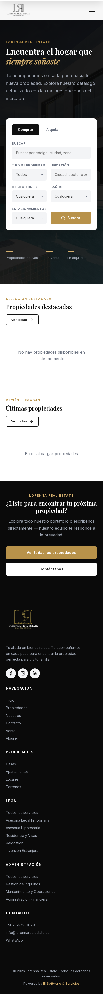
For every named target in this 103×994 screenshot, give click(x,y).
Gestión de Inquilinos (23, 884)
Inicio (10, 700)
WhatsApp (14, 940)
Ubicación (60, 165)
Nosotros (13, 715)
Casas (11, 764)
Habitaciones (24, 187)
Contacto (13, 723)
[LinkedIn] (35, 673)
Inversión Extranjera (22, 850)
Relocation (15, 843)
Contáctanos (52, 569)
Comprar (26, 129)
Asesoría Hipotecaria (23, 828)
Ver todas (19, 320)
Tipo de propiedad (28, 165)
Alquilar (53, 129)
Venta (11, 731)
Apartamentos (17, 771)
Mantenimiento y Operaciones (31, 891)
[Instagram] (23, 673)
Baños (56, 187)
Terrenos (13, 787)
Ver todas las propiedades (51, 552)
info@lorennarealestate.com (29, 932)
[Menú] (92, 10)
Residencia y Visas (21, 835)
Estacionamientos (29, 209)
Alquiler (12, 738)
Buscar (19, 143)
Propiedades (17, 708)
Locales (12, 779)
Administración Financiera (27, 899)
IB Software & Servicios (61, 983)
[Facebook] (11, 673)
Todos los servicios (22, 812)
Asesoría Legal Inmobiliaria (28, 820)
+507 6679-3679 (20, 925)
